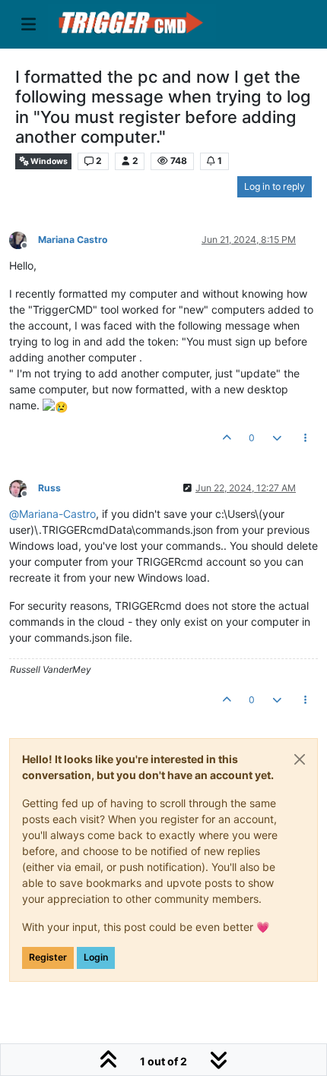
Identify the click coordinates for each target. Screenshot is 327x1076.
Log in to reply (274, 186)
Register (48, 957)
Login (96, 957)
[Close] (299, 759)
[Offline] (23, 238)
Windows (48, 161)
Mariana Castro (73, 239)
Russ (49, 488)
